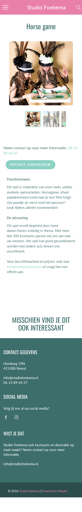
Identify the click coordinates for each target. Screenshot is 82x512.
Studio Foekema (46, 7)
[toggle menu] (5, 7)
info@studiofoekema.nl (24, 267)
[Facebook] (6, 417)
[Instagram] (16, 417)
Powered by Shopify (55, 491)
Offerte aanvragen (30, 165)
